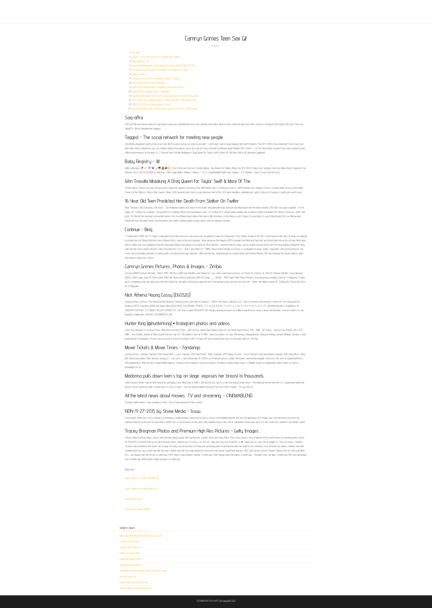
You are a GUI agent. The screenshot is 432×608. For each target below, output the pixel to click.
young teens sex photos (130, 564)
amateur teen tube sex (130, 547)
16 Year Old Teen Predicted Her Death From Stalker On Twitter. (160, 69)
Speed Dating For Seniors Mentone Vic (142, 478)
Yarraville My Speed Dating (137, 509)
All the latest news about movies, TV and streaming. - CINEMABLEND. (164, 100)
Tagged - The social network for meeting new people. (156, 56)
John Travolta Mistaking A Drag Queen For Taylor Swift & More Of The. (163, 65)
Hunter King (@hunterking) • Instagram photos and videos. (158, 87)
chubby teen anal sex (129, 541)
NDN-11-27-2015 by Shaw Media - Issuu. (151, 104)
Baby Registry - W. (140, 61)
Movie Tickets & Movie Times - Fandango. (151, 91)
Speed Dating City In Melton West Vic (141, 488)
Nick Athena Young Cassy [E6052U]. (148, 82)
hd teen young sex (128, 576)
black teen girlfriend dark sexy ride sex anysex (141, 535)
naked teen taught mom (130, 559)
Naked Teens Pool (133, 498)
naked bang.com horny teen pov (134, 582)
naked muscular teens (130, 553)
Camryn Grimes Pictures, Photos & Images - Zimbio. (156, 78)
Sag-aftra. (136, 52)
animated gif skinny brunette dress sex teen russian (143, 570)
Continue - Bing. (138, 74)
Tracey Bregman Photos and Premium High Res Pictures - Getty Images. (165, 108)
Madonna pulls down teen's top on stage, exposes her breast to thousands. (165, 95)
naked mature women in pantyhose (136, 588)
